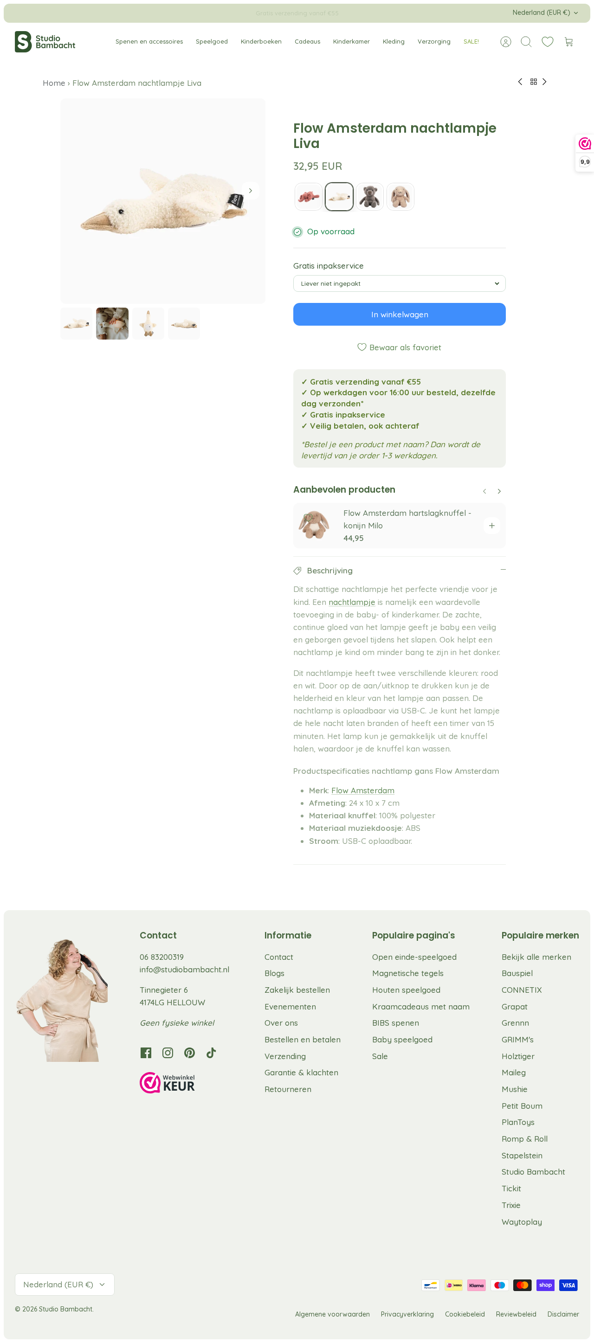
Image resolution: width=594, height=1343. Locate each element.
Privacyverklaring (407, 1314)
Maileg (514, 1072)
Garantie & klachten (301, 1072)
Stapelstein (522, 1155)
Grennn (515, 1023)
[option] (163, 201)
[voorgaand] (171, 13)
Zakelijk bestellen (297, 990)
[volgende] (423, 13)
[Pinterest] (189, 1053)
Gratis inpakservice (328, 265)
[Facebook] (146, 1053)
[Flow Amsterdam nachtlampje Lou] (370, 197)
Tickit (511, 1188)
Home (55, 83)
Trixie (511, 1205)
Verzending (285, 1056)
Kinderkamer (351, 41)
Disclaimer (563, 1314)
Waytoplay (522, 1222)
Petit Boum (522, 1106)
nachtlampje (352, 602)
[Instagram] (168, 1053)
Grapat (515, 1006)
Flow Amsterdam (362, 790)
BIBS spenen (395, 1023)
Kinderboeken (261, 41)
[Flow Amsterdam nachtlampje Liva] (339, 197)
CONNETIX (522, 990)
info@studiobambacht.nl (184, 969)
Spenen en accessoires (149, 41)
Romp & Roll (525, 1139)
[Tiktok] (211, 1053)
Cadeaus (307, 41)
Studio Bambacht (533, 1171)
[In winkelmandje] (492, 525)
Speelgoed (212, 41)
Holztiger (518, 1056)
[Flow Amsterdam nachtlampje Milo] (400, 197)
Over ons (281, 1023)
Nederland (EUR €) (541, 12)
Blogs (274, 973)
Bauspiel (517, 973)
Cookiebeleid (465, 1314)
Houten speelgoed (406, 990)
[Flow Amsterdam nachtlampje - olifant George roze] (309, 197)
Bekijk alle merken (536, 957)
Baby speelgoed (402, 1039)
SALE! (471, 41)
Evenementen (290, 1006)
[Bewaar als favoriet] (308, 518)
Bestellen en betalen (303, 1039)
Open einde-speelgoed (414, 957)
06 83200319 (162, 957)
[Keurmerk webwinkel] (186, 1084)
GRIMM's (518, 1039)
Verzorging (434, 41)
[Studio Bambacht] (45, 41)
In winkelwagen (399, 314)
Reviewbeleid (516, 1314)
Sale (380, 1056)
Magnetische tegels (408, 973)
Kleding (394, 41)
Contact (279, 957)
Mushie (515, 1089)
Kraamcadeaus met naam (421, 1006)
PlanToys (518, 1122)
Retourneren (288, 1089)
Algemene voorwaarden (332, 1314)
